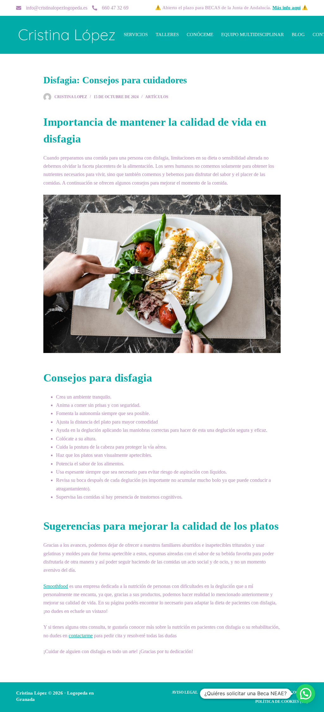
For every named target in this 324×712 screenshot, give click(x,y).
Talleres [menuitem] (167, 34)
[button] (305, 693)
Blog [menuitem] (298, 34)
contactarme (81, 635)
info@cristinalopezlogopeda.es (56, 7)
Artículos (156, 97)
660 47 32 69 (115, 7)
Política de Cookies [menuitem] (286, 692)
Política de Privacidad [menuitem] (231, 692)
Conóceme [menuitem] (200, 34)
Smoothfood (55, 586)
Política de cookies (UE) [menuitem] (281, 701)
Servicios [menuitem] (136, 34)
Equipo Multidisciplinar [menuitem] (252, 34)
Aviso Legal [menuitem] (185, 692)
